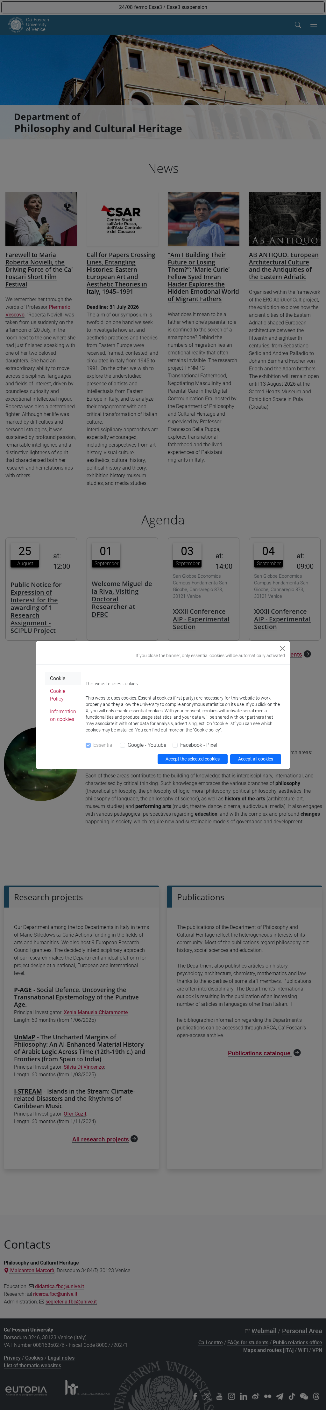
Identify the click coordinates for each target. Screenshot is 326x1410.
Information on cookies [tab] (63, 715)
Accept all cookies (255, 758)
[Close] (282, 648)
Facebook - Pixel (198, 745)
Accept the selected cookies (193, 758)
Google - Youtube (147, 745)
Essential (103, 745)
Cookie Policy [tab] (57, 695)
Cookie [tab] (57, 678)
